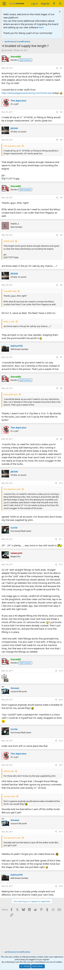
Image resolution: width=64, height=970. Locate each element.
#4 (61, 197)
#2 (61, 112)
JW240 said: (9, 241)
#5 (61, 235)
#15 (60, 740)
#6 (61, 285)
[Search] (60, 3)
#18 (60, 886)
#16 (60, 765)
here (41, 27)
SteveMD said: (10, 291)
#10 (60, 483)
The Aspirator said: (12, 146)
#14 (60, 699)
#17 (60, 831)
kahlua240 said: (11, 394)
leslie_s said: (9, 321)
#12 (60, 564)
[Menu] (4, 3)
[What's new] (54, 3)
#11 (60, 539)
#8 (61, 388)
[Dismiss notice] (59, 12)
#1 (61, 68)
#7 (61, 357)
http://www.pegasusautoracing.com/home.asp (27, 92)
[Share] (57, 68)
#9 (61, 439)
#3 (61, 139)
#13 (60, 670)
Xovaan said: (9, 796)
